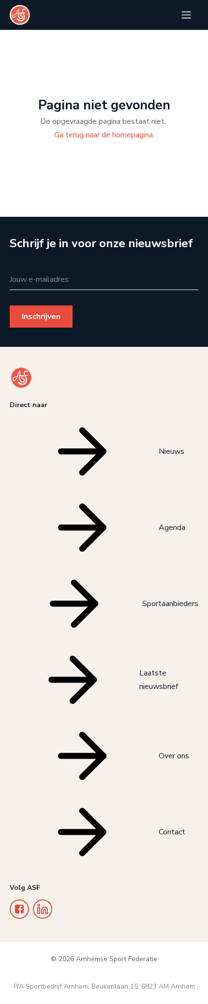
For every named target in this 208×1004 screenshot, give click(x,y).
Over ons (174, 756)
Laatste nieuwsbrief (158, 680)
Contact (172, 832)
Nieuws (171, 451)
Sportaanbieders (170, 603)
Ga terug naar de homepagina (103, 135)
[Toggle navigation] (186, 15)
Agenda (172, 527)
